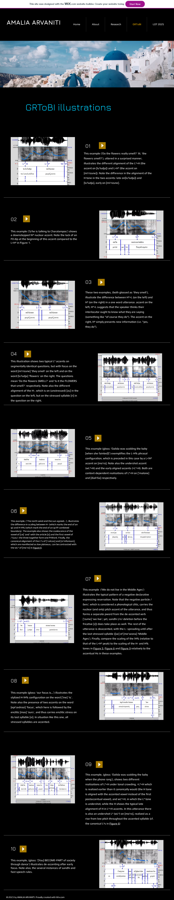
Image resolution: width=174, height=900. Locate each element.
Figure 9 (37, 547)
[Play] (102, 145)
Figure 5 (98, 648)
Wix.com (60, 897)
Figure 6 (110, 648)
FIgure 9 (126, 648)
